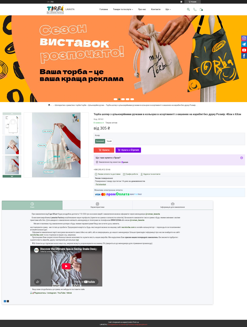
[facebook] (5, 302)
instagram (51, 293)
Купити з (125, 150)
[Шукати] (188, 9)
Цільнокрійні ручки (96, 105)
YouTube (61, 293)
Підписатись (40, 293)
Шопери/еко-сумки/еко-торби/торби (70, 105)
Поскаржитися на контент (117, 324)
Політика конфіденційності (137, 324)
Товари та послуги (122, 9)
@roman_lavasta (152, 214)
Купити (105, 150)
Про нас (142, 9)
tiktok (69, 293)
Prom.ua (136, 322)
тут (77, 240)
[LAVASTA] (55, 9)
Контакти (155, 9)
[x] (8, 302)
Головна (104, 9)
